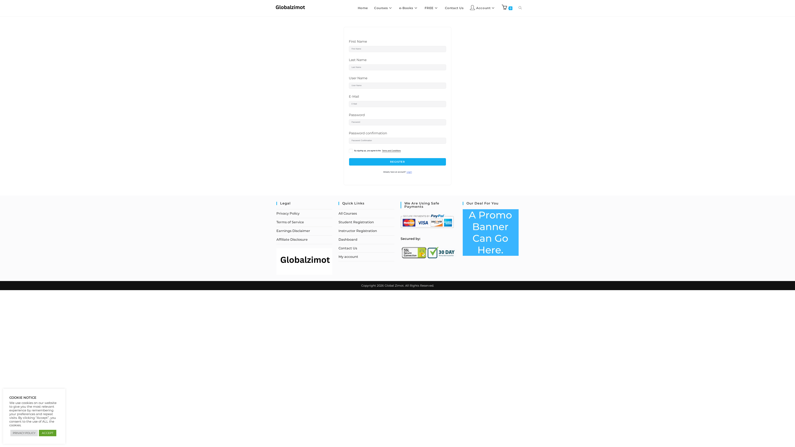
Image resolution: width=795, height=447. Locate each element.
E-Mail (354, 97)
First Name (358, 41)
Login (409, 172)
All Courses (347, 213)
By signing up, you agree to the (377, 151)
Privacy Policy (288, 213)
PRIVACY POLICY (24, 433)
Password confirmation (368, 133)
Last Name (358, 60)
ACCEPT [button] (47, 433)
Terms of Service (290, 222)
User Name (358, 78)
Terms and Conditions (391, 151)
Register (397, 161)
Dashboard (347, 240)
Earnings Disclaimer (293, 231)
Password (357, 115)
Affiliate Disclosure (292, 240)
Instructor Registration (357, 231)
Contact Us (347, 248)
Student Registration (356, 222)
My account (348, 257)
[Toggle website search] (520, 8)
